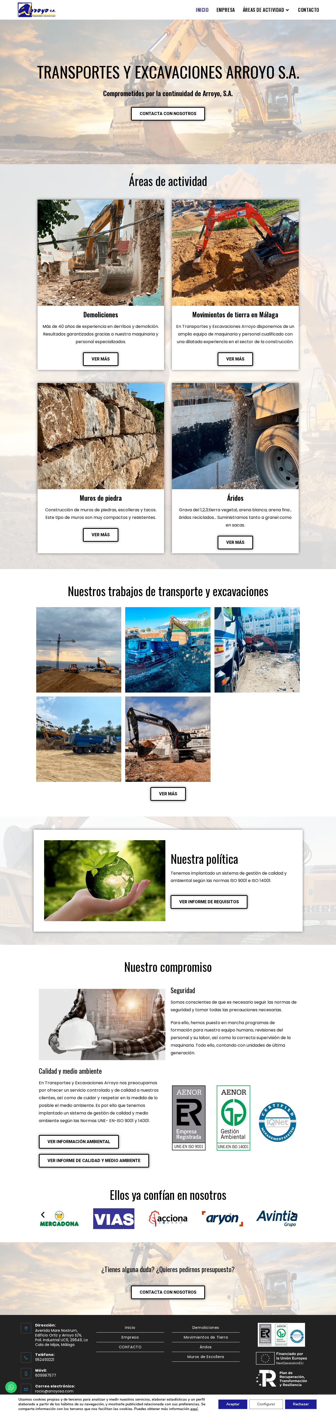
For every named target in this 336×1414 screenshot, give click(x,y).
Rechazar (301, 1404)
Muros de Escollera (205, 1356)
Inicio (130, 1327)
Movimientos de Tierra (206, 1337)
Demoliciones (205, 1327)
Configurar (266, 1404)
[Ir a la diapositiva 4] (168, 1223)
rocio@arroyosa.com (54, 1391)
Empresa (130, 1337)
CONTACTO (130, 1347)
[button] (43, 1215)
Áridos (206, 1347)
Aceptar (232, 1404)
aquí (194, 1408)
